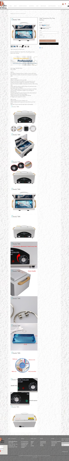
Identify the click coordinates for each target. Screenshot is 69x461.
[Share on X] (42, 47)
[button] (63, 4)
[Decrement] (40, 37)
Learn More (47, 25)
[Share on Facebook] (40, 47)
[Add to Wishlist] (57, 41)
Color (40, 30)
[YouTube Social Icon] (65, 3)
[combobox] (48, 32)
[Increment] (43, 37)
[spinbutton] (42, 37)
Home (12, 13)
